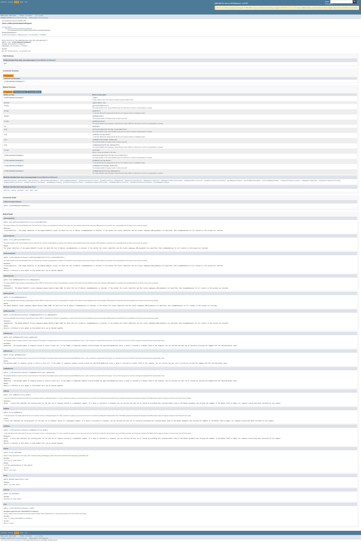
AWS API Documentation (10, 51)
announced (222, 8)
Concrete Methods (34, 92)
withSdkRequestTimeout (161, 182)
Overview (4, 2)
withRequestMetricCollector (119, 182)
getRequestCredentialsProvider (172, 180)
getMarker (96, 111)
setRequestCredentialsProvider (330, 180)
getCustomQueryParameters (50, 180)
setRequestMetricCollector (13, 182)
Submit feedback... (329, 3)
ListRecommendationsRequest (14, 81)
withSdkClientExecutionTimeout (141, 182)
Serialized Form (24, 51)
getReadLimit (118, 180)
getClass (7, 190)
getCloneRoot (22, 180)
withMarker (96, 160)
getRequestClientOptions (133, 180)
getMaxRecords (97, 116)
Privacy (2, 540)
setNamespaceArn (98, 145)
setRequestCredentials (309, 180)
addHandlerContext (10, 180)
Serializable (33, 35)
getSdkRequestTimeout (234, 180)
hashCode (96, 126)
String (6, 105)
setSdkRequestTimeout (54, 182)
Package (10, 2)
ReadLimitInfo (22, 35)
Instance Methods (20, 92)
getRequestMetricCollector (193, 180)
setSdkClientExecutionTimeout (34, 182)
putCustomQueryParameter (252, 180)
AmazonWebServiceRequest (16, 44)
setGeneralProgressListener (290, 180)
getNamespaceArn (98, 121)
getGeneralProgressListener (88, 180)
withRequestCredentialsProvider (96, 182)
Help (26, 2)
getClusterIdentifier (100, 105)
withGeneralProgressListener (73, 182)
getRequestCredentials (151, 180)
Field (14, 18)
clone (94, 97)
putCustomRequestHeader (270, 180)
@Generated (5, 40)
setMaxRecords (97, 139)
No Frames (28, 15)
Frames (22, 15)
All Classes (39, 15)
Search (327, 1)
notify (13, 190)
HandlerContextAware (9, 35)
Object (100, 103)
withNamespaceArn (99, 171)
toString (96, 150)
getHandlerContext (106, 180)
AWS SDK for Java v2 (287, 8)
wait (26, 190)
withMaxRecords (98, 165)
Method (24, 18)
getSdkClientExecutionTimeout (215, 180)
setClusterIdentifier (100, 129)
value (12, 40)
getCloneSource (33, 180)
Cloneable (42, 35)
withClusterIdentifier (100, 155)
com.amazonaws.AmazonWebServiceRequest (18, 28)
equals (95, 103)
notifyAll (20, 190)
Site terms (7, 540)
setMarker (96, 134)
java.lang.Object (6, 27)
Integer (6, 116)
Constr (18, 18)
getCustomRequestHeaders (68, 180)
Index (22, 2)
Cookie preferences (16, 540)
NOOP (5, 63)
